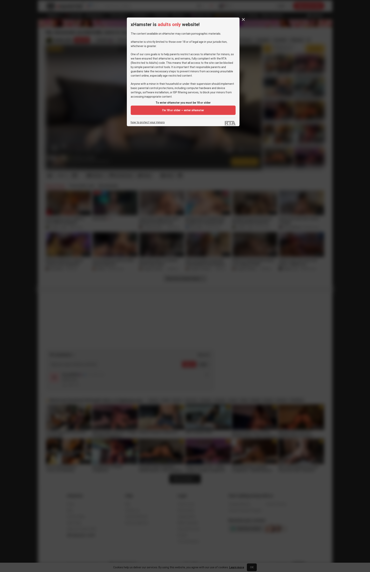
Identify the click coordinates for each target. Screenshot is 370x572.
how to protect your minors (148, 122)
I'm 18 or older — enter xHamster (183, 110)
